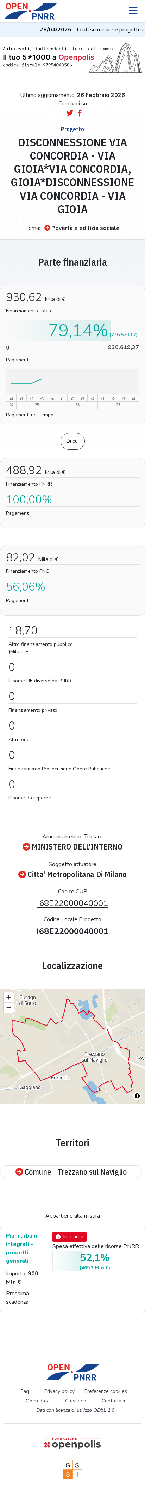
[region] (72, 1046)
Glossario (75, 1400)
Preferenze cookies (105, 1391)
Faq (25, 1391)
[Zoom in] (9, 997)
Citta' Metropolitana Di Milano (77, 874)
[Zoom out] (9, 1007)
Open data (38, 1400)
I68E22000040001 (72, 903)
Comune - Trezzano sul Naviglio (76, 1171)
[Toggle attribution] (137, 1096)
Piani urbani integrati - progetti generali (21, 1248)
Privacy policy (59, 1391)
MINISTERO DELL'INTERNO (77, 846)
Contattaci (113, 1400)
